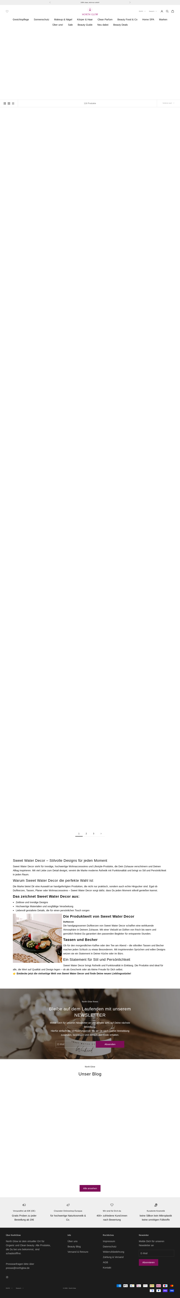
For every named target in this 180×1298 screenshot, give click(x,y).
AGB (105, 1262)
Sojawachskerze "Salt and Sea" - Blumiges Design (112, 278)
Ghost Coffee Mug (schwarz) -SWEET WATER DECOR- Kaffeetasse (155, 579)
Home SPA (148, 19)
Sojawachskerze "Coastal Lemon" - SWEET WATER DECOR (24, 398)
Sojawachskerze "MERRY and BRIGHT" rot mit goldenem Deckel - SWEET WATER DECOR (112, 639)
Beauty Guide (85, 24)
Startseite (10, 33)
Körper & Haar (85, 19)
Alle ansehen (90, 1188)
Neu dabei (102, 24)
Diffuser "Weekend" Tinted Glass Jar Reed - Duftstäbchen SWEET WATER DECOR (155, 339)
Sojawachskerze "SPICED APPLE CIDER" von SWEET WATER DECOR (24, 519)
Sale (70, 24)
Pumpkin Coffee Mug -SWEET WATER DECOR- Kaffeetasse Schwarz (24, 699)
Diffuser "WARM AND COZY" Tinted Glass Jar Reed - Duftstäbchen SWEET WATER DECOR (156, 639)
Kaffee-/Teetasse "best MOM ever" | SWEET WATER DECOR (112, 819)
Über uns (73, 1241)
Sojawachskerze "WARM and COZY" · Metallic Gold (24, 278)
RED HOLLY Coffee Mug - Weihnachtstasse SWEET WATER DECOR (24, 459)
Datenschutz (109, 1246)
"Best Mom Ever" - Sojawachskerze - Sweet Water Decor (156, 278)
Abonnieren (148, 1262)
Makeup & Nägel (63, 19)
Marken (163, 19)
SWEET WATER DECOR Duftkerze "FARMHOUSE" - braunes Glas (155, 158)
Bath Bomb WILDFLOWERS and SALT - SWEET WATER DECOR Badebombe (68, 819)
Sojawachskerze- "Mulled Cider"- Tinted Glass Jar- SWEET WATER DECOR (112, 459)
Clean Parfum (105, 19)
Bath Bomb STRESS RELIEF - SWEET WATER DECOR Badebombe (156, 759)
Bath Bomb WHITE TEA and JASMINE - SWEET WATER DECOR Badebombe (112, 759)
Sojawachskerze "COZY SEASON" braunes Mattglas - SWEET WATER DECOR (68, 700)
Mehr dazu (101, 77)
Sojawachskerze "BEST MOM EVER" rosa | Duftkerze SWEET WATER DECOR (156, 820)
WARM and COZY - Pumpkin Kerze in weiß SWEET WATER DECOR (112, 579)
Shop (18, 33)
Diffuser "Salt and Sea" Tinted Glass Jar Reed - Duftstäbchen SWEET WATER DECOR (112, 339)
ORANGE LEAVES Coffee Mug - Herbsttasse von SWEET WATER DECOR (24, 579)
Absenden (110, 1044)
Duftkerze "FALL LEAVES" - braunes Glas (68, 218)
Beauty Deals (120, 24)
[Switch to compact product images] (13, 103)
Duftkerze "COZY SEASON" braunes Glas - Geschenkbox (112, 218)
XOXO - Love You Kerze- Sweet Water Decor (24, 338)
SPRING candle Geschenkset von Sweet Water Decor (68, 338)
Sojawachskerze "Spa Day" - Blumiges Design (68, 278)
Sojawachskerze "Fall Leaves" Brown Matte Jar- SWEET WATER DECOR (68, 519)
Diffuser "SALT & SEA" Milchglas (112, 157)
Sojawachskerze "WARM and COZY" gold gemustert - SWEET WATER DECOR (156, 700)
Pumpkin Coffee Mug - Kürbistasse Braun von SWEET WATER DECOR (112, 699)
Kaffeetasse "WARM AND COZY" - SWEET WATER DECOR (24, 639)
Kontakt (107, 1267)
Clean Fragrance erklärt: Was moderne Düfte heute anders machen (140, 1137)
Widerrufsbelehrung (113, 1251)
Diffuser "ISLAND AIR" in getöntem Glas (24, 158)
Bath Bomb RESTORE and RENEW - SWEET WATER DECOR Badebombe (24, 819)
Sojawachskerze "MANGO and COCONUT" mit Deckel (24, 218)
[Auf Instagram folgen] (7, 1277)
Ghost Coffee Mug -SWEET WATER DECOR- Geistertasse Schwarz (155, 459)
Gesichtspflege (21, 19)
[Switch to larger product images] (5, 103)
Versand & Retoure (78, 1251)
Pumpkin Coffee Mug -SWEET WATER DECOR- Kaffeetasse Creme (68, 759)
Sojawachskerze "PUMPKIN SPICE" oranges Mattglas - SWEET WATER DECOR (112, 519)
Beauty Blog (74, 1246)
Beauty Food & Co (127, 19)
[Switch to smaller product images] (9, 103)
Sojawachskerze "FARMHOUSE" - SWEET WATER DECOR (68, 459)
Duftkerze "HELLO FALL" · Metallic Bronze (156, 218)
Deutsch (151, 11)
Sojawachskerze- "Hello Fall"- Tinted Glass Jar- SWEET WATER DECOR (156, 519)
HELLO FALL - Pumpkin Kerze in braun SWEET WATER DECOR (68, 579)
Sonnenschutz (41, 19)
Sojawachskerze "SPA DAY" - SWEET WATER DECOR (68, 398)
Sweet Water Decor (30, 33)
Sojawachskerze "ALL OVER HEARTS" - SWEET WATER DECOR (156, 398)
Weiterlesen (19, 1170)
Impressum (109, 1241)
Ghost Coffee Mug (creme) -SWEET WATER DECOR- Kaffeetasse (24, 759)
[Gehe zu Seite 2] (101, 833)
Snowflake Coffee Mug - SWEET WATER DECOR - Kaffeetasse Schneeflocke (68, 639)
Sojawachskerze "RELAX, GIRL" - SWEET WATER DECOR (112, 398)
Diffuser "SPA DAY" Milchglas (68, 157)
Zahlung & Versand (113, 1257)
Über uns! (57, 24)
